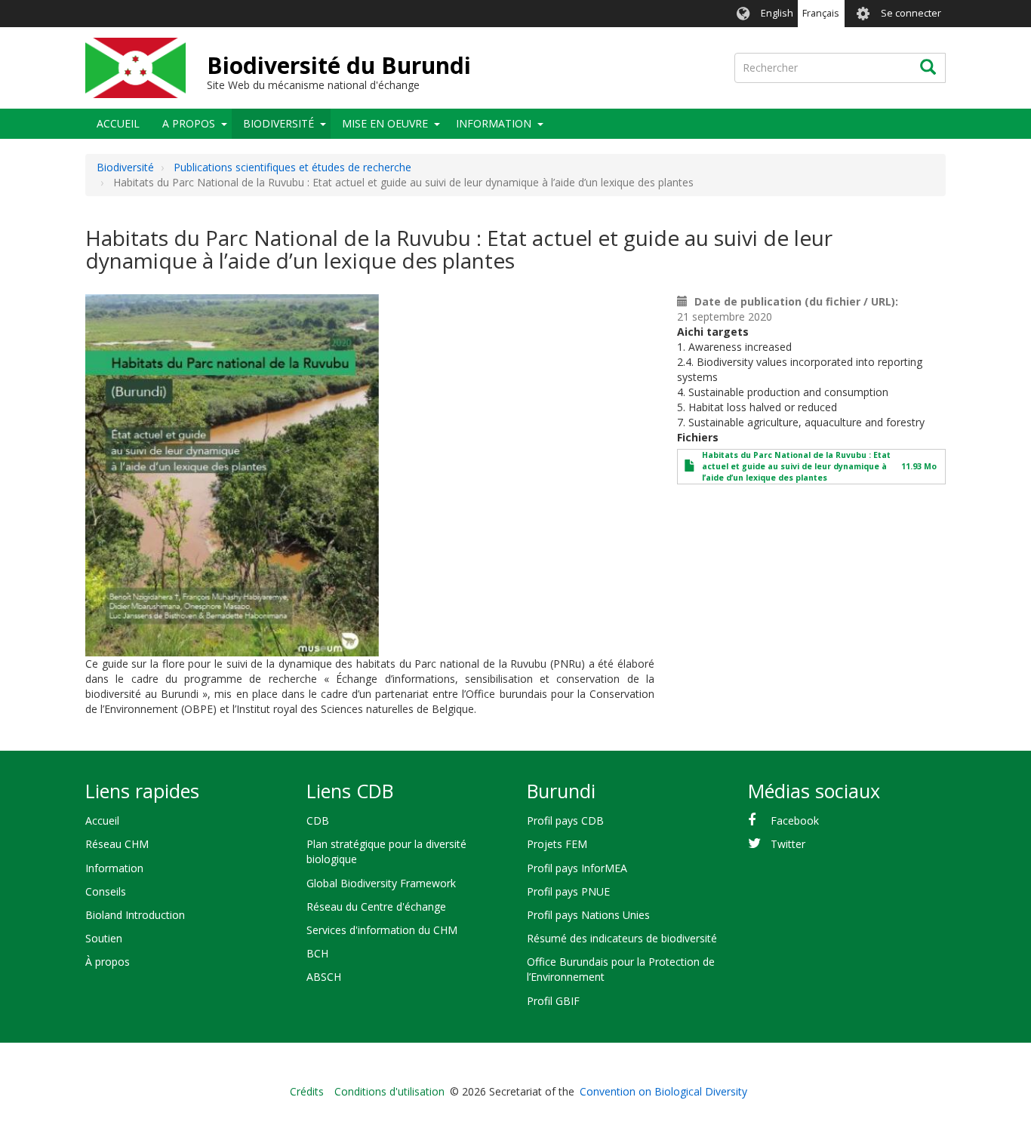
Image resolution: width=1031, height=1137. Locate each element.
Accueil (118, 123)
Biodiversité (278, 123)
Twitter (788, 844)
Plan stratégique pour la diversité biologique (386, 851)
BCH (317, 953)
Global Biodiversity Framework (381, 883)
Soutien (103, 938)
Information (493, 123)
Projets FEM (557, 844)
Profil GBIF (553, 1001)
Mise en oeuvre (385, 123)
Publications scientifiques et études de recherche (292, 167)
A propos (188, 123)
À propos (107, 961)
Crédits (307, 1091)
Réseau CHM (117, 844)
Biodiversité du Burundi (339, 65)
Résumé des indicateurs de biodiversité (622, 938)
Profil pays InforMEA (577, 868)
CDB (317, 820)
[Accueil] (135, 68)
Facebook (795, 820)
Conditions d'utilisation (389, 1091)
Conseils (105, 891)
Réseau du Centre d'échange (376, 906)
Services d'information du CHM (381, 930)
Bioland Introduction (135, 915)
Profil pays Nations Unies (588, 915)
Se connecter (911, 13)
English (777, 13)
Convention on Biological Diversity (663, 1091)
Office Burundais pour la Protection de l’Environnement (621, 969)
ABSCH (323, 977)
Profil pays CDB (565, 820)
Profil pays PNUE (568, 891)
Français (820, 13)
